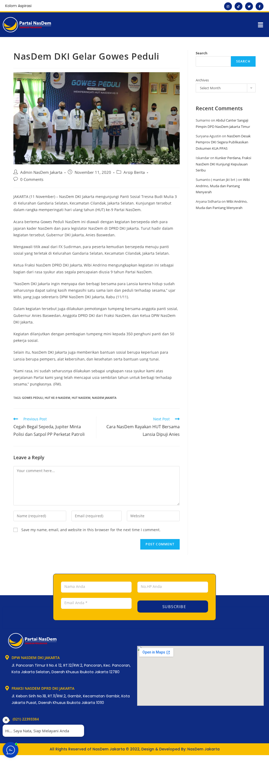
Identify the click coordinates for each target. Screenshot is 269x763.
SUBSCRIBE (173, 606)
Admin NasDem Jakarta (41, 172)
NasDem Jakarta (104, 398)
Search (202, 53)
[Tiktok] (238, 6)
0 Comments (31, 179)
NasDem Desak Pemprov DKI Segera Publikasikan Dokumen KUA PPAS (223, 142)
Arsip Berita (134, 172)
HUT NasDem (81, 398)
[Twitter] (249, 6)
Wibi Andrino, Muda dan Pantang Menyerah (223, 185)
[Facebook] (259, 6)
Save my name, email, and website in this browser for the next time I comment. (91, 529)
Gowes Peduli (32, 398)
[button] (260, 25)
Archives (202, 80)
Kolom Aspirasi (18, 5)
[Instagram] (228, 6)
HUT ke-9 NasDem (57, 398)
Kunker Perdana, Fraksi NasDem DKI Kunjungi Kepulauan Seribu (223, 164)
